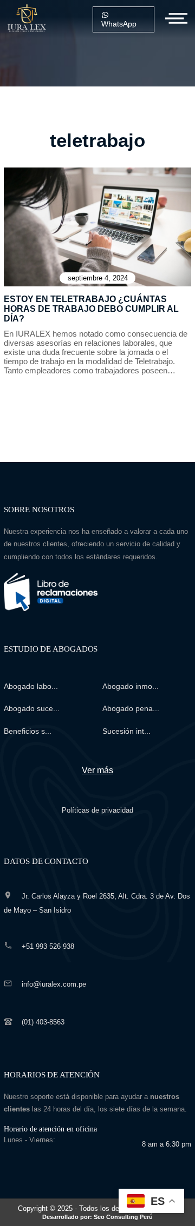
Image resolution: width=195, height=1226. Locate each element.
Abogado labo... (31, 686)
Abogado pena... (130, 708)
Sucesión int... (126, 731)
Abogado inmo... (130, 686)
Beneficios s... (27, 731)
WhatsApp (118, 23)
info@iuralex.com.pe (54, 984)
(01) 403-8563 (43, 1022)
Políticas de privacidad (97, 810)
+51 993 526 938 (48, 946)
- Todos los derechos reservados (109, 1212)
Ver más (97, 770)
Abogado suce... (32, 708)
